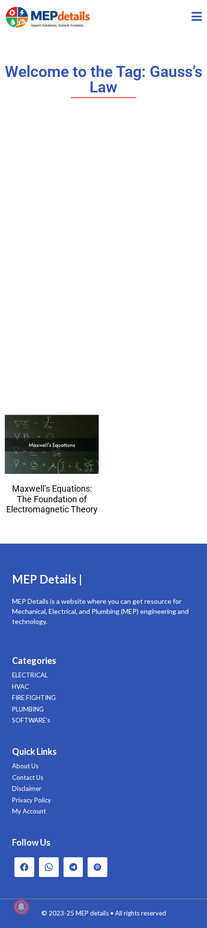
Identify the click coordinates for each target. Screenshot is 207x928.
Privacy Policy (31, 800)
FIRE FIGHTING (34, 697)
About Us (25, 766)
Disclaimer (26, 788)
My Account (29, 811)
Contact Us (27, 777)
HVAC (20, 686)
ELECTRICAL (30, 675)
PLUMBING (28, 709)
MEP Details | (47, 579)
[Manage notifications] (21, 907)
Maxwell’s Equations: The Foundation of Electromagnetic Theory (52, 498)
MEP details (92, 913)
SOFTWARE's (31, 720)
